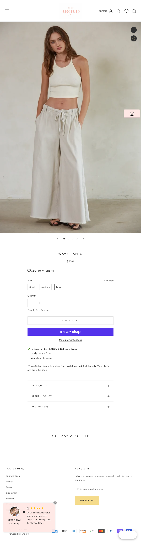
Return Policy (42, 396)
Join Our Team (13, 476)
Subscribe (87, 500)
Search (9, 481)
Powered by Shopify (19, 533)
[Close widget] (55, 503)
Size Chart (39, 385)
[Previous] (57, 238)
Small (32, 287)
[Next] (83, 238)
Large (59, 287)
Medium (45, 287)
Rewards (103, 10)
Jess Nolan (14, 520)
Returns (9, 487)
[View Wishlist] (126, 11)
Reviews (10, 498)
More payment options (70, 340)
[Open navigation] (7, 10)
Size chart (108, 280)
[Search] (118, 11)
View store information (41, 358)
